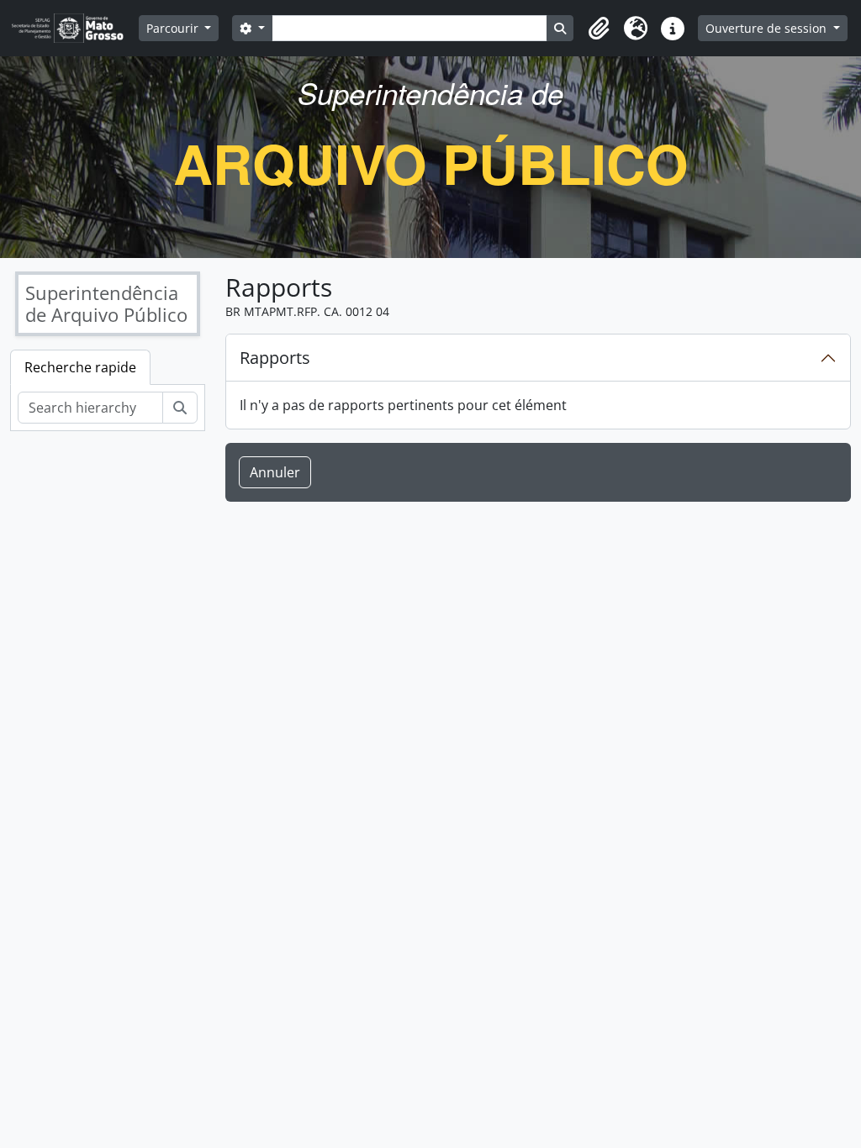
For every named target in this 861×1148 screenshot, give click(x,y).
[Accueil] (74, 28)
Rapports (275, 357)
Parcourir (174, 28)
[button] (598, 28)
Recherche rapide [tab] (80, 367)
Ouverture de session (767, 28)
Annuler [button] (275, 472)
